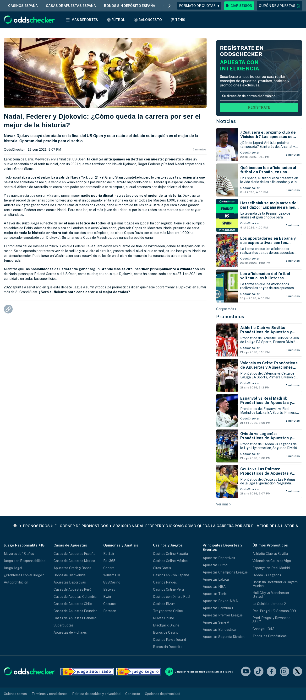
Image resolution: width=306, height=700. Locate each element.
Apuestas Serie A (216, 622)
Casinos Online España (170, 554)
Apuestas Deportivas (70, 582)
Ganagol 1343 (263, 629)
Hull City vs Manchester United (270, 595)
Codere (109, 568)
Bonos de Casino (166, 632)
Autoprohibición (16, 582)
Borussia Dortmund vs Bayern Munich (275, 584)
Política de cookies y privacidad (96, 694)
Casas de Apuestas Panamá (75, 618)
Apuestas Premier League (223, 615)
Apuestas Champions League (225, 572)
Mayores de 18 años (19, 554)
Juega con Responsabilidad (24, 561)
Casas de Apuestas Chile (73, 604)
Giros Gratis (162, 568)
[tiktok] (258, 672)
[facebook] (271, 672)
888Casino (111, 582)
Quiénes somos (15, 694)
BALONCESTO (150, 20)
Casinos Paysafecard (169, 640)
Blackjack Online (166, 625)
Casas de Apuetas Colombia (75, 597)
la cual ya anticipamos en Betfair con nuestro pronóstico (135, 159)
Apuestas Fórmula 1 (218, 608)
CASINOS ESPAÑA (23, 6)
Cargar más (225, 309)
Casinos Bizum (164, 604)
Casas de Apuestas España (74, 554)
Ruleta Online (163, 618)
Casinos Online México (170, 561)
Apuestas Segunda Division (224, 637)
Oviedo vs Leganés (266, 575)
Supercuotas (63, 625)
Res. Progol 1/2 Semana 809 (274, 611)
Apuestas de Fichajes (70, 632)
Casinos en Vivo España (171, 575)
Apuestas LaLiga (216, 579)
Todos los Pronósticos (269, 636)
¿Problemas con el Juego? (24, 575)
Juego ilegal (13, 568)
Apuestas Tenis (215, 594)
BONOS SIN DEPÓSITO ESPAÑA (129, 6)
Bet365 (109, 561)
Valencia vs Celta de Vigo (271, 561)
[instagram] (284, 672)
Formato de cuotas (199, 6)
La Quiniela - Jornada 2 (269, 604)
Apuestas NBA (214, 587)
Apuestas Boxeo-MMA (220, 601)
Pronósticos (230, 316)
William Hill (111, 575)
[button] (279, 6)
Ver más (222, 504)
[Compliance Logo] (87, 671)
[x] (297, 672)
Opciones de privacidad (162, 694)
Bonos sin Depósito (167, 647)
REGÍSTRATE (259, 107)
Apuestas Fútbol (216, 565)
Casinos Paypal (165, 582)
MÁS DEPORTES (84, 20)
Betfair (108, 554)
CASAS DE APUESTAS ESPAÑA (71, 6)
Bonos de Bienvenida (70, 575)
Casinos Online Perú (168, 589)
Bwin (107, 597)
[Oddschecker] (29, 671)
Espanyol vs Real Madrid (271, 568)
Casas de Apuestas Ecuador (75, 611)
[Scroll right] (169, 5)
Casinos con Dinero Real (171, 597)
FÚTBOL (118, 20)
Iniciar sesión (239, 6)
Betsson (109, 611)
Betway (109, 589)
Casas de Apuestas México (74, 561)
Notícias (226, 121)
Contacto (132, 694)
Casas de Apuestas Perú (72, 589)
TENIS (180, 20)
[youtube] (246, 672)
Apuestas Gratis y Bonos (72, 568)
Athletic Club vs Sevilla (270, 554)
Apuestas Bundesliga (219, 629)
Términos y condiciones (49, 694)
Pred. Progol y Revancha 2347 (271, 620)
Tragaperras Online (168, 611)
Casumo (109, 604)
